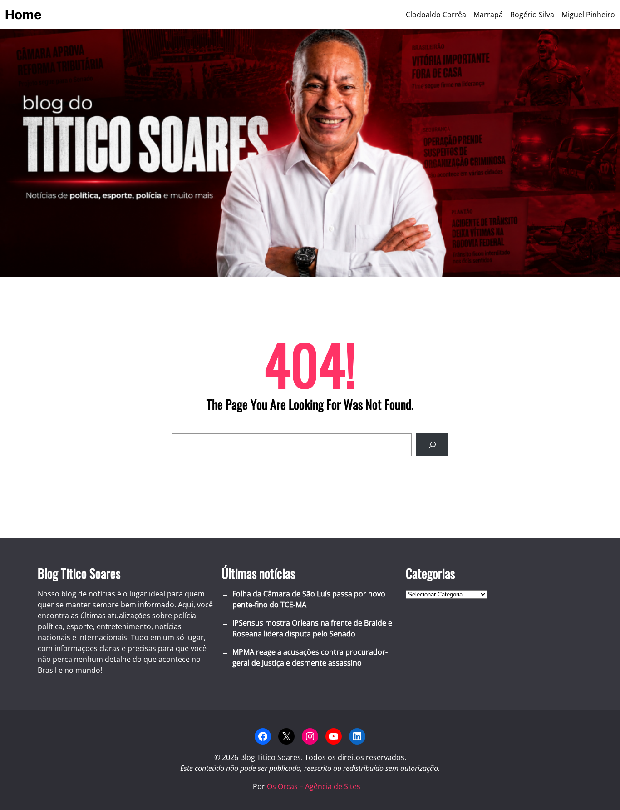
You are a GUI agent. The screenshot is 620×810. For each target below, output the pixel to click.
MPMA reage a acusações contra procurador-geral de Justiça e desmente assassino (310, 657)
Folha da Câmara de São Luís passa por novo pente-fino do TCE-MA (308, 599)
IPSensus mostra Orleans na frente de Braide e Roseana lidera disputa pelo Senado (312, 628)
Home (23, 14)
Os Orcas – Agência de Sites (313, 786)
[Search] (432, 444)
